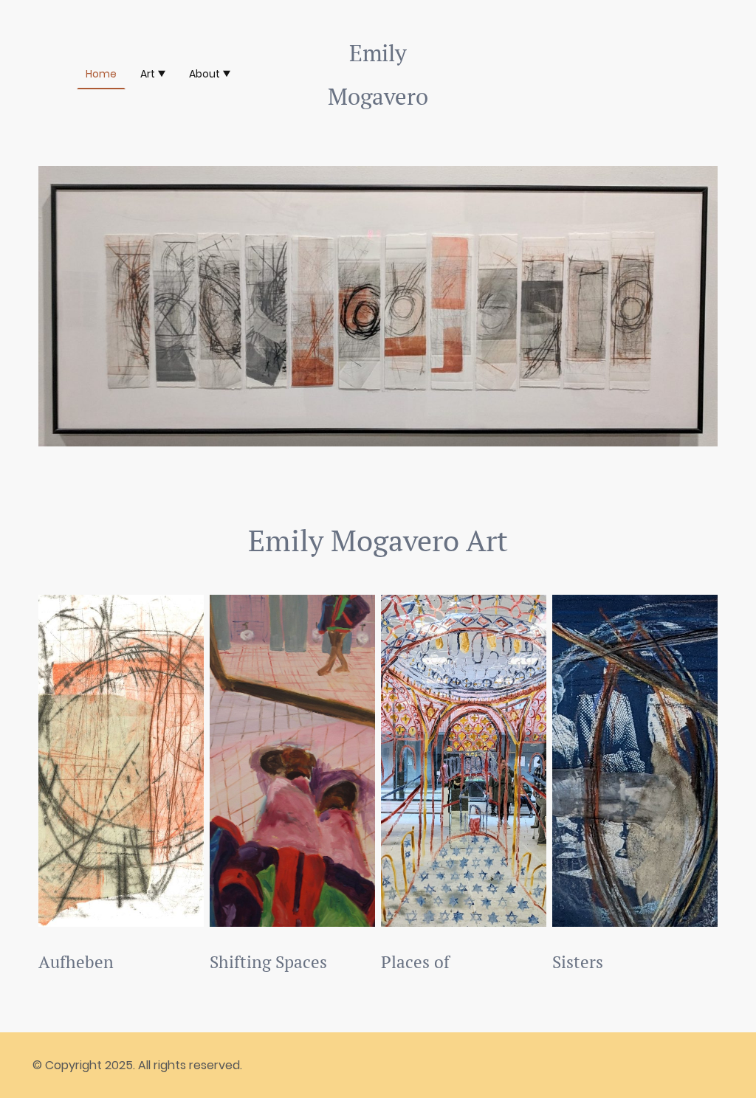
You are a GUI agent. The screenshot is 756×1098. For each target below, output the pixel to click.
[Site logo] (378, 130)
